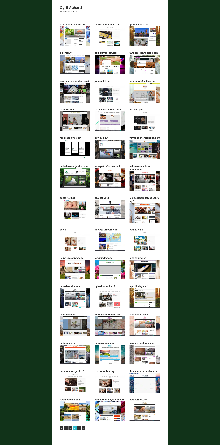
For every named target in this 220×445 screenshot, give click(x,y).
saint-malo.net (68, 314)
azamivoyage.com (70, 399)
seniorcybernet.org (106, 52)
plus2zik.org (102, 198)
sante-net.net (67, 198)
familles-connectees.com (144, 52)
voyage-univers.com (106, 229)
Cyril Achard (71, 7)
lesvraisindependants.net (74, 81)
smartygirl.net (138, 258)
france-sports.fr (138, 109)
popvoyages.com (104, 343)
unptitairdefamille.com (142, 81)
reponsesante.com (70, 138)
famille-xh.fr (136, 229)
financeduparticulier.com (144, 371)
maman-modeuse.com (142, 343)
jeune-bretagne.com (71, 258)
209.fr (63, 229)
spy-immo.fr (101, 138)
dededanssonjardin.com (74, 166)
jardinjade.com (103, 258)
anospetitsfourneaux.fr (108, 166)
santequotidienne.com (72, 24)
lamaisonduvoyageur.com (109, 399)
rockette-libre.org (105, 371)
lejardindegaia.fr (139, 286)
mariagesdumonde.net (107, 314)
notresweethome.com (107, 24)
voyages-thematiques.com (145, 138)
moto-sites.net (68, 343)
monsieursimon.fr (70, 286)
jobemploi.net (102, 81)
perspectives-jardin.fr (72, 371)
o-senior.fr (66, 52)
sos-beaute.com (139, 314)
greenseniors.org (139, 24)
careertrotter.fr (68, 109)
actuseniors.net (138, 399)
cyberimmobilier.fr (105, 286)
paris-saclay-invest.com (108, 109)
